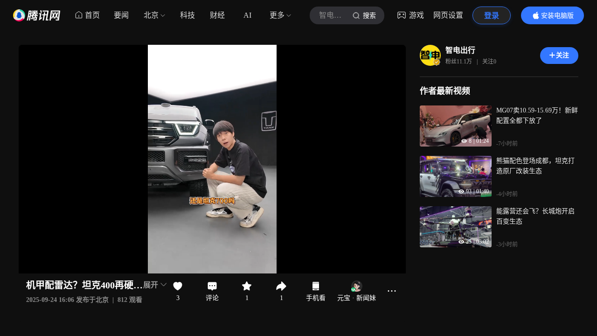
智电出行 (460, 50)
